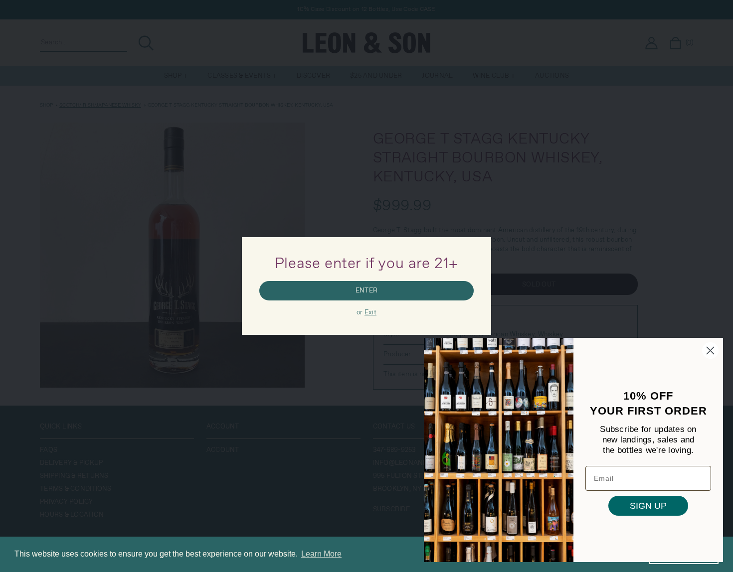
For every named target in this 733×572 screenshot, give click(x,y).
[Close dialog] (710, 350)
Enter (366, 290)
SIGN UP (648, 506)
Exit (370, 312)
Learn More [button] (321, 554)
